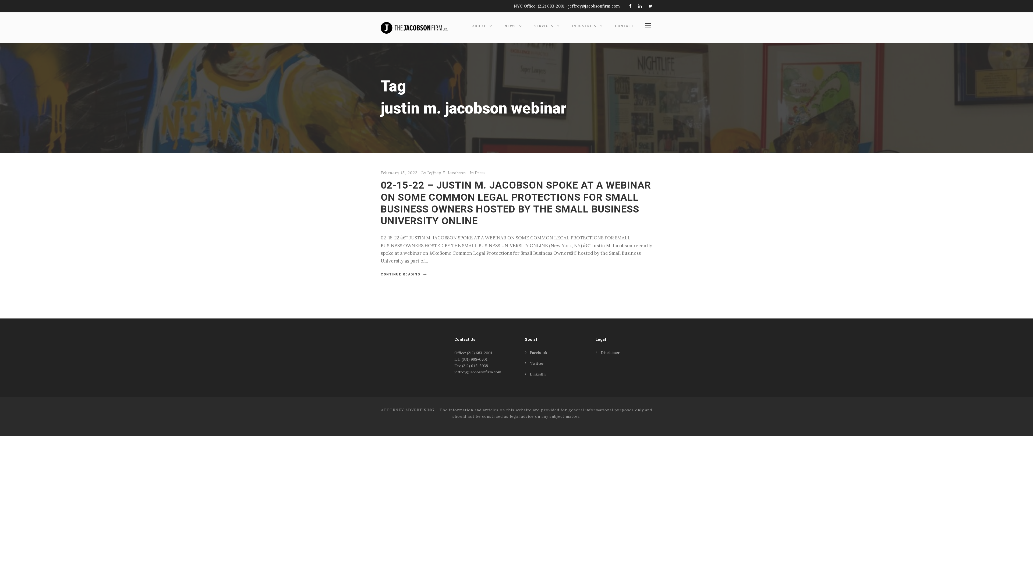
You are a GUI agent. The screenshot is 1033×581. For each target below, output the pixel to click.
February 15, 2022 (399, 172)
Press (480, 172)
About (479, 26)
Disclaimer (610, 352)
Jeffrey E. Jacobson (446, 172)
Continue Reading (400, 274)
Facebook (538, 352)
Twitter (537, 363)
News (510, 26)
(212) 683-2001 (551, 6)
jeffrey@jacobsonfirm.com (594, 6)
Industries (584, 26)
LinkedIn (538, 374)
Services (543, 26)
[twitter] (650, 6)
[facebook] (630, 6)
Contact (624, 26)
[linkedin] (640, 6)
